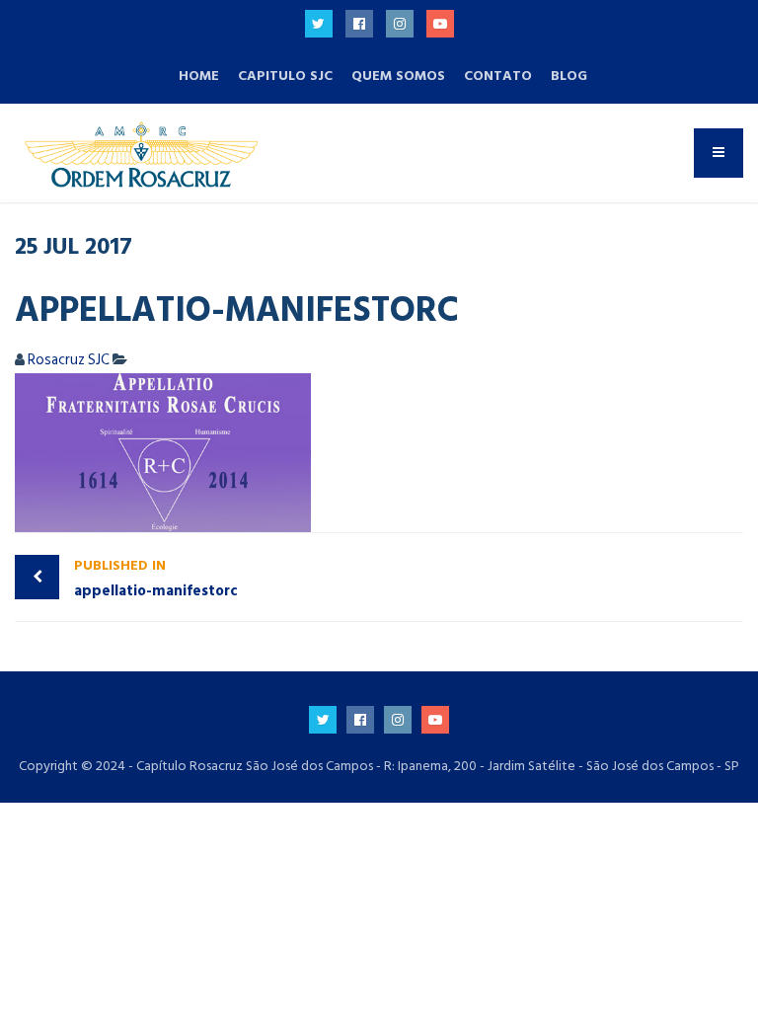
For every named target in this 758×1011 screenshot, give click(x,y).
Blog (569, 75)
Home (199, 75)
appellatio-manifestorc (156, 578)
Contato (498, 75)
